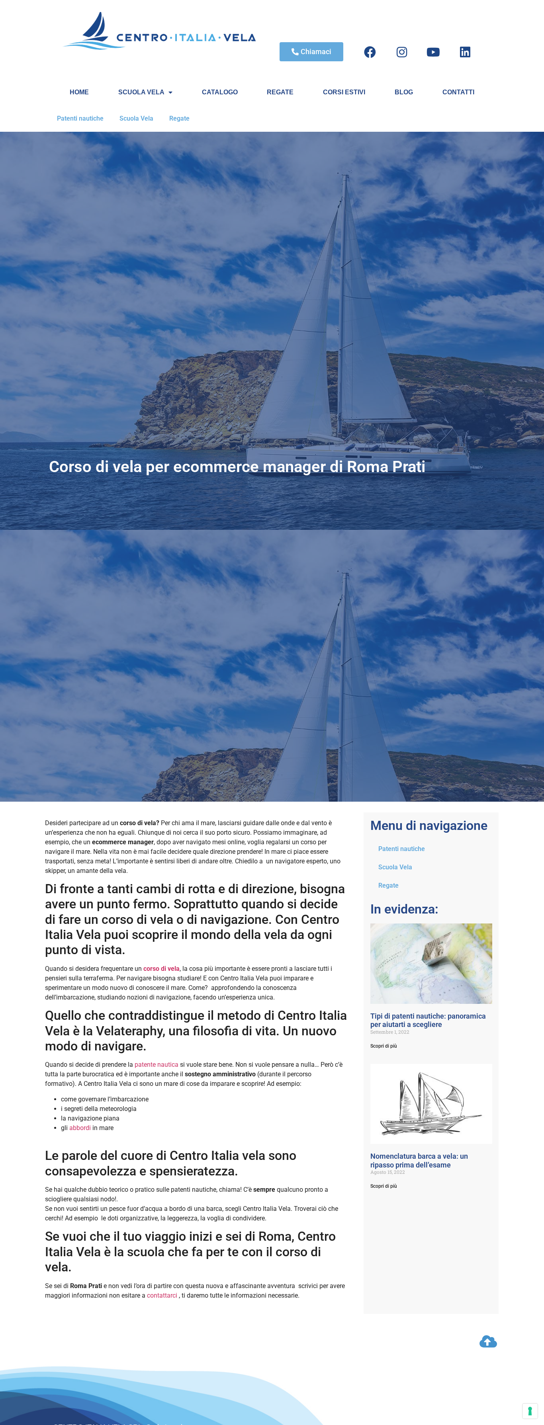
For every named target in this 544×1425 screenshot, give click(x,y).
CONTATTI (458, 92)
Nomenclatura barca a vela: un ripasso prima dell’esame (419, 1160)
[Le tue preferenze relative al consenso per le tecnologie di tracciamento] (530, 1411)
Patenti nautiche (80, 118)
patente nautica (156, 1064)
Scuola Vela (136, 118)
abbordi (80, 1128)
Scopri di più (383, 1046)
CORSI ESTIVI (344, 92)
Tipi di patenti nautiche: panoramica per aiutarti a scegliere (428, 1020)
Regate (179, 118)
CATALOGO (220, 92)
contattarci (162, 1295)
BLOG (404, 92)
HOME (79, 92)
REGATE (280, 92)
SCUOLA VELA (141, 92)
